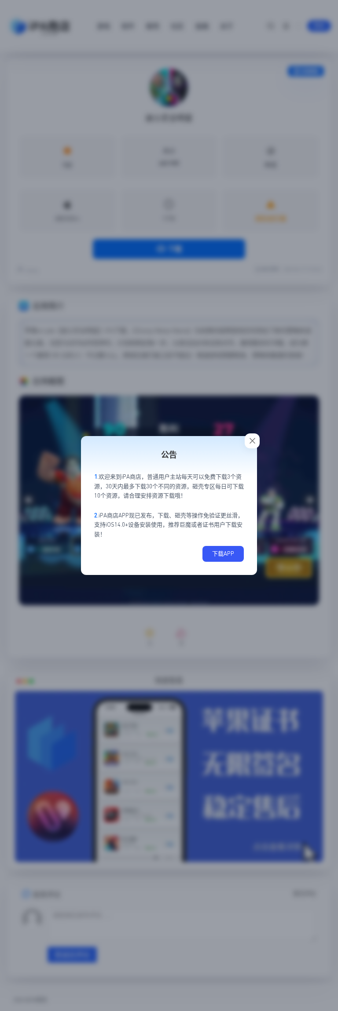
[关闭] (252, 440)
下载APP (223, 553)
